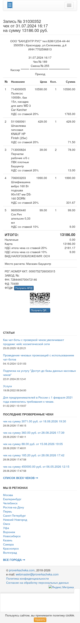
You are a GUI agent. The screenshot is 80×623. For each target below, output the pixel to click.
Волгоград (10, 552)
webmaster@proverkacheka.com (37, 574)
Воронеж (9, 532)
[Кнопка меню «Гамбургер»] (69, 5)
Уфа (6, 528)
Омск (6, 524)
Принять (40, 619)
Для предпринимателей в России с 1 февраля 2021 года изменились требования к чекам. (38, 399)
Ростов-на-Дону (13, 507)
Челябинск (10, 503)
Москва (8, 495)
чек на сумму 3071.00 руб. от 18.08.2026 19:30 (34, 421)
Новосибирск (12, 536)
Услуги (7, 386)
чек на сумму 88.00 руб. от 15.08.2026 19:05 (33, 444)
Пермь (7, 511)
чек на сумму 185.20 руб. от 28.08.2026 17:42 (33, 455)
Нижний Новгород (15, 519)
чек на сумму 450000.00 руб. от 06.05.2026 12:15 (36, 466)
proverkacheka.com (22, 570)
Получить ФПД (23, 288)
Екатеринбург (12, 499)
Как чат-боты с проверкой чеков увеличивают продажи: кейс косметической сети (33, 342)
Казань (7, 540)
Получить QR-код (40, 310)
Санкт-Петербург (14, 515)
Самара (8, 544)
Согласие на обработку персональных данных (37, 582)
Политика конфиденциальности (27, 578)
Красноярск (11, 548)
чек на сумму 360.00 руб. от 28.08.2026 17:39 (33, 432)
